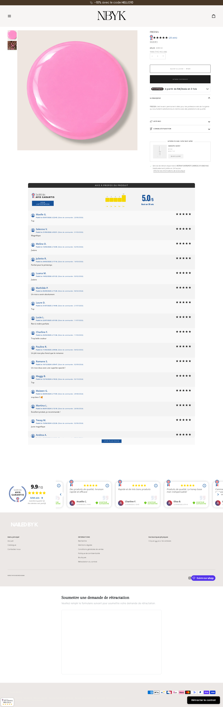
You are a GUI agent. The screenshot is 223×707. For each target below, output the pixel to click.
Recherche (82, 541)
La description (155, 98)
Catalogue (12, 545)
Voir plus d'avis (111, 441)
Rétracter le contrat (203, 700)
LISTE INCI (157, 121)
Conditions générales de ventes (90, 549)
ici (156, 541)
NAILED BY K (154, 42)
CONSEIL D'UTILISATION (162, 129)
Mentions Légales (85, 545)
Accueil (11, 541)
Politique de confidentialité (89, 553)
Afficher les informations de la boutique (169, 171)
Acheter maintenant (180, 79)
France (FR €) (15, 692)
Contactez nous (14, 549)
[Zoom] (77, 90)
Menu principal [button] (13, 537)
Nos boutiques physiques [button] (158, 537)
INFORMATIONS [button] (84, 537)
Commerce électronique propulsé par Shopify (25, 700)
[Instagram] (189, 578)
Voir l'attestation (42, 203)
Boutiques (82, 557)
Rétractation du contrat (87, 562)
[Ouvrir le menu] (12, 16)
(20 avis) (173, 37)
